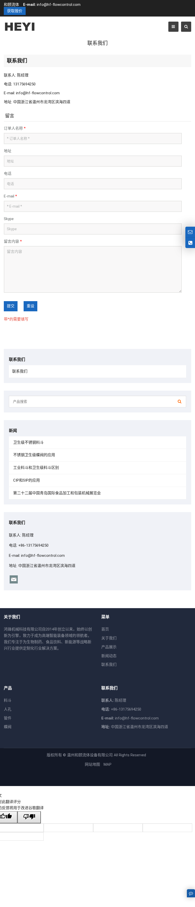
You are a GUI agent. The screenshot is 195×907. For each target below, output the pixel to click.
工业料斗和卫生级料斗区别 (35, 467)
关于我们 (109, 638)
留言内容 (13, 241)
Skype (9, 219)
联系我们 (19, 371)
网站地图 (92, 764)
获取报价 (14, 11)
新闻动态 (109, 656)
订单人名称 (15, 128)
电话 (7, 173)
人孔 (7, 709)
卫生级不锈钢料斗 (28, 442)
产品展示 (109, 647)
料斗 (7, 700)
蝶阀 (7, 727)
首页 (105, 629)
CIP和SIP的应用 (26, 480)
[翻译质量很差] (29, 817)
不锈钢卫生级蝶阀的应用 (33, 455)
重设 (30, 306)
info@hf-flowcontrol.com (58, 4)
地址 (7, 151)
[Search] (179, 401)
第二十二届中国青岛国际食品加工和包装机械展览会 (56, 493)
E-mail (10, 196)
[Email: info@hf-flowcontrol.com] (190, 232)
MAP (107, 764)
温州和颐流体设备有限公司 (90, 755)
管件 (7, 718)
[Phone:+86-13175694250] (190, 243)
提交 (10, 306)
